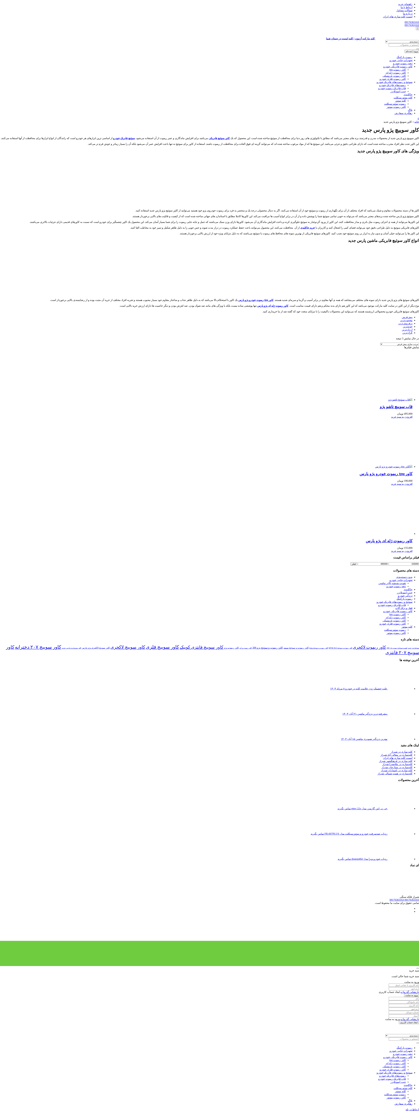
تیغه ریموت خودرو (402, 63)
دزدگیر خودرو (405, 595)
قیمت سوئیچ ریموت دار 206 (397, 648)
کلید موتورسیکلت (403, 97)
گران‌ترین (407, 332)
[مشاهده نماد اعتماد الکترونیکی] (394, 893)
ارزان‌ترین (407, 329)
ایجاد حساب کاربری (409, 1022)
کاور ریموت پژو (231, 648)
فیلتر (354, 564)
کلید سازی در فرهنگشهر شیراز (395, 761)
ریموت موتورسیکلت (395, 103)
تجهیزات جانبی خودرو (401, 60)
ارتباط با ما (406, 7)
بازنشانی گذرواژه (410, 992)
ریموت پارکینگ (404, 57)
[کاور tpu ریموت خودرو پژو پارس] (369, 466)
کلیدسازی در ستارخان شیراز (397, 767)
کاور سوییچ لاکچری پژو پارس (96, 648)
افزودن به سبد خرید (401, 416)
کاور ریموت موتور (396, 107)
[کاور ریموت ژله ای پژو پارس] (387, 533)
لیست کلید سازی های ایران (397, 16)
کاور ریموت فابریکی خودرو (397, 66)
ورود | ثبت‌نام (412, 51)
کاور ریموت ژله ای (396, 72)
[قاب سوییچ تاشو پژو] (375, 399)
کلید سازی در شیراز (401, 751)
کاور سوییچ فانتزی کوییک (201, 647)
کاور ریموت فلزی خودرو (393, 79)
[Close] (417, 968)
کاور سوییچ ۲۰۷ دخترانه (38, 647)
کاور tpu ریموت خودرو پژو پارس (386, 474)
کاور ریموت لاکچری (369, 647)
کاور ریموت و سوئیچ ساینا (318, 648)
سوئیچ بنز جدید (413, 648)
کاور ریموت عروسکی (394, 75)
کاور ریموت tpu (397, 69)
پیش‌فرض (407, 317)
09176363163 (412, 22)
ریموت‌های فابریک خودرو (392, 85)
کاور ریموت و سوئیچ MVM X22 (340, 648)
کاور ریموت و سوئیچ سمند (296, 648)
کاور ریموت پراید (245, 648)
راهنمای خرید (405, 4)
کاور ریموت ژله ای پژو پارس (389, 541)
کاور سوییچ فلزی (162, 647)
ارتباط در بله (412, 1109)
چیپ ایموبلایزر (398, 91)
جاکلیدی (408, 94)
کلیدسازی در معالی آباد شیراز (396, 754)
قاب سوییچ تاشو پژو (396, 406)
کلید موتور (400, 100)
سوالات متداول (404, 10)
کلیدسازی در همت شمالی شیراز (395, 773)
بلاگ (410, 110)
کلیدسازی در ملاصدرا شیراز (397, 764)
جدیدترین (407, 326)
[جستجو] (417, 48)
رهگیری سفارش (403, 113)
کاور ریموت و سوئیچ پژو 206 (267, 647)
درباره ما (407, 13)
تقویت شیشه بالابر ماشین (392, 583)
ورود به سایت (411, 995)
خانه (416, 121)
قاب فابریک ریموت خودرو (392, 88)
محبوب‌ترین (406, 320)
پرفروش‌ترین (405, 323)
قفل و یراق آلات (403, 608)
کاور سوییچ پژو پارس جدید (71, 648)
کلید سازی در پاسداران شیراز (396, 770)
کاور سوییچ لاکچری (127, 647)
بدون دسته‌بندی (404, 577)
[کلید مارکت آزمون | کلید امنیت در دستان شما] (397, 1032)
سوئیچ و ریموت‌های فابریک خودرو (394, 82)
